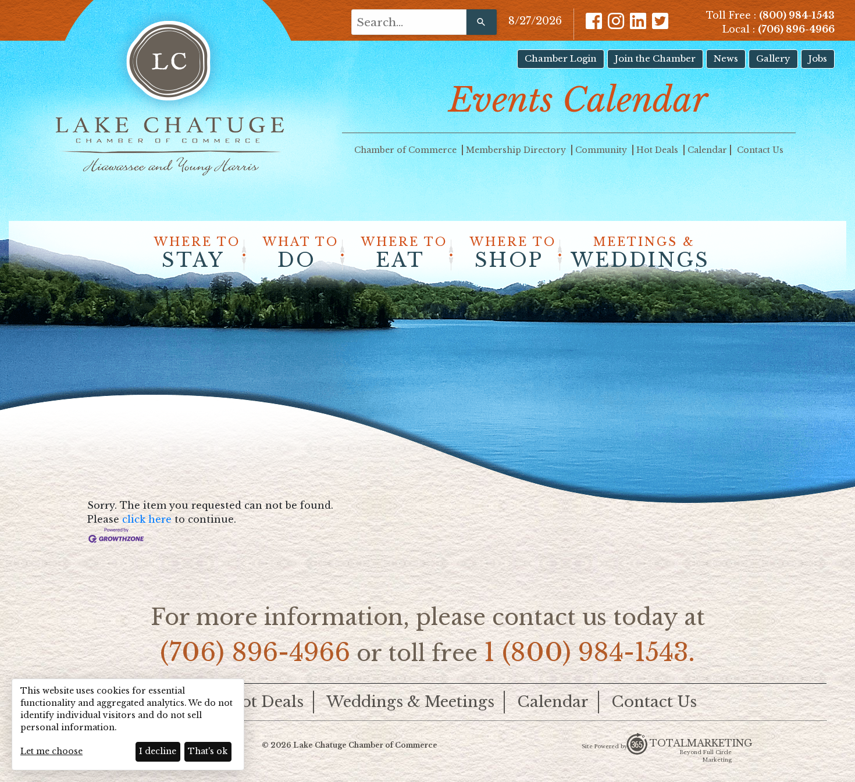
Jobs (817, 58)
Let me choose (51, 751)
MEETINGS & (640, 253)
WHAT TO (301, 253)
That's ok (207, 751)
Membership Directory (517, 150)
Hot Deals (658, 150)
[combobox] (408, 22)
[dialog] (128, 724)
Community (602, 150)
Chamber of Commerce (406, 150)
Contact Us (760, 150)
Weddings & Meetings (410, 701)
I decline (157, 751)
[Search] (481, 22)
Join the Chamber (655, 58)
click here (147, 519)
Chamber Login (561, 58)
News (726, 58)
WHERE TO (197, 253)
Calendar (707, 150)
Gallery (773, 58)
